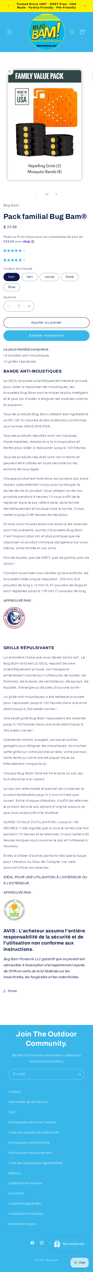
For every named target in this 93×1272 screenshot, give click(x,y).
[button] (9, 32)
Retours (15, 1173)
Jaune (49, 277)
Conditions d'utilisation (26, 1213)
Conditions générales (25, 1203)
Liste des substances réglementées (36, 1163)
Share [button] (12, 991)
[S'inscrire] (79, 1074)
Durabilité (16, 1193)
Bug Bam (52, 1260)
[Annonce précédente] (8, 6)
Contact (15, 1091)
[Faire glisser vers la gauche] (37, 194)
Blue (11, 287)
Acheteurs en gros (23, 1224)
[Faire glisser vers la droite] (56, 194)
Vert (29, 277)
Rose (70, 277)
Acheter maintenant (46, 335)
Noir (11, 277)
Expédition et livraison (25, 1183)
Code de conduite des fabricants (34, 1132)
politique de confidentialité (29, 1142)
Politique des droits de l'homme (33, 1122)
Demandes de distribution (28, 1102)
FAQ (12, 1112)
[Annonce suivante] (85, 6)
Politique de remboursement (30, 1153)
